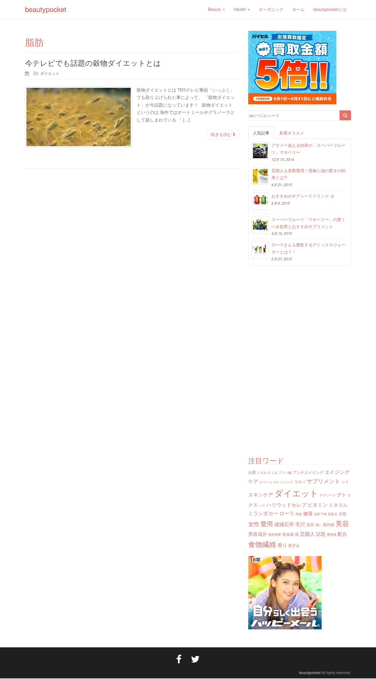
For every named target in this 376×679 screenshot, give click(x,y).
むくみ (273, 472)
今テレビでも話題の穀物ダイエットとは (93, 62)
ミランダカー (263, 513)
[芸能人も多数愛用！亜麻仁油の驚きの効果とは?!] (260, 176)
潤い (318, 525)
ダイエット (49, 73)
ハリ (262, 505)
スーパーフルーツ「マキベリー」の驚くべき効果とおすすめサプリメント (308, 222)
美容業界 (274, 534)
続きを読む (222, 134)
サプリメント (323, 481)
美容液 (288, 534)
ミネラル (338, 504)
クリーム (265, 482)
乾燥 (299, 514)
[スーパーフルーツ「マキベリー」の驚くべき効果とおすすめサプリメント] (260, 225)
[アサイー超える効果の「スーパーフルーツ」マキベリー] (260, 150)
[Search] (345, 115)
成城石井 (284, 524)
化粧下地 (320, 514)
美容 (342, 523)
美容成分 (257, 533)
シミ (345, 481)
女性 (253, 524)
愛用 (267, 523)
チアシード (328, 495)
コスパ (300, 481)
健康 (308, 513)
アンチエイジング (308, 472)
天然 (342, 513)
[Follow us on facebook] (179, 658)
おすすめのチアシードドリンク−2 (302, 196)
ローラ (286, 513)
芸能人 (307, 533)
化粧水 (333, 514)
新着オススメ (291, 133)
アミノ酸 (285, 472)
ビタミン (318, 504)
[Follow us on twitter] (195, 658)
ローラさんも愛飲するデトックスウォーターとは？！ (308, 248)
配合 (342, 533)
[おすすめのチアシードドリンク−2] (260, 201)
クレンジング (283, 482)
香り (282, 545)
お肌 (252, 472)
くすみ (262, 472)
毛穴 (300, 524)
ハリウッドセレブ (286, 504)
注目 (310, 524)
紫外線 (328, 524)
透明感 (331, 534)
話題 (320, 533)
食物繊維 (262, 544)
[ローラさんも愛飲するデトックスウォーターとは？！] (260, 250)
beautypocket (45, 9)
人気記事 (261, 133)
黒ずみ (294, 545)
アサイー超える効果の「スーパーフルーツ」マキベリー (308, 148)
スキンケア (260, 494)
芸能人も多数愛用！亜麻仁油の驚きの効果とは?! (308, 173)
